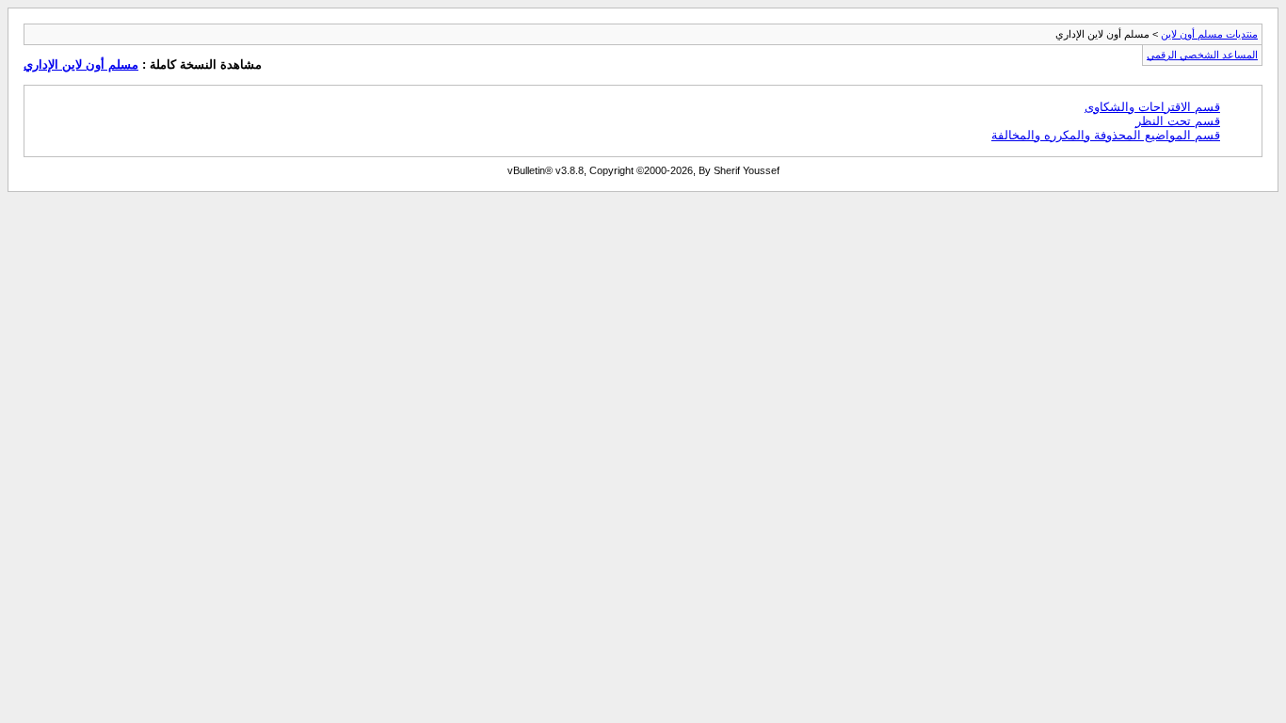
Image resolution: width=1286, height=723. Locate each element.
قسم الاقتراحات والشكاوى (1152, 107)
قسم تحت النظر (1177, 121)
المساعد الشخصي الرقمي (1202, 54)
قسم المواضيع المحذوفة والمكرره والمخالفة (1105, 135)
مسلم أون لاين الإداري (81, 64)
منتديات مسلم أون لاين (1209, 34)
